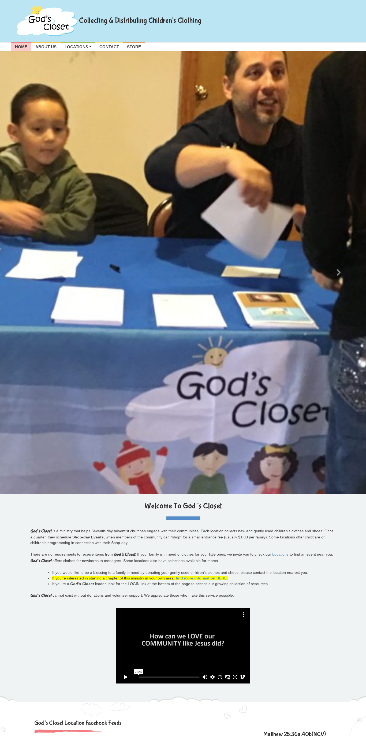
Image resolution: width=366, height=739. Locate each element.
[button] (27, 272)
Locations (280, 554)
